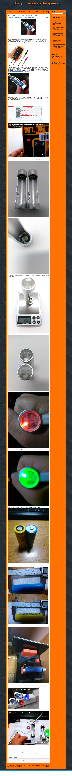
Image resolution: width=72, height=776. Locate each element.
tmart (52, 61)
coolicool (61, 56)
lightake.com (54, 59)
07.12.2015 (11, 17)
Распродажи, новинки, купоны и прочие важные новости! (58, 47)
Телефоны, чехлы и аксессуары (58, 51)
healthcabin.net (54, 58)
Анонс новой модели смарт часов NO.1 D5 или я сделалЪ (39, 12)
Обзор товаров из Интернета (36, 3)
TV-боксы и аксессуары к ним (58, 23)
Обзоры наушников (56, 39)
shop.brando (62, 59)
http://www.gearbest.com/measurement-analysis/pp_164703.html (24, 43)
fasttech (56, 57)
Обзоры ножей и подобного (57, 40)
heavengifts (59, 58)
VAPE (54, 24)
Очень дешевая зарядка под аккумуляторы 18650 (23, 15)
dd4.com (53, 57)
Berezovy (47, 17)
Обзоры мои (31, 17)
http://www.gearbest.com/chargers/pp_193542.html (18, 71)
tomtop (55, 61)
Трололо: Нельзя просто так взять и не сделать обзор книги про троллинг (16, 12)
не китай (63, 63)
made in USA (58, 59)
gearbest (10, 757)
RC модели (55, 22)
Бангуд (60, 61)
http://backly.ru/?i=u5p (32, 753)
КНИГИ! (54, 31)
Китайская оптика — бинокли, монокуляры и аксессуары (57, 30)
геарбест (15, 757)
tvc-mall (57, 61)
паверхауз (35, 625)
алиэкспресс (54, 63)
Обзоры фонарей (56, 41)
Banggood (58, 56)
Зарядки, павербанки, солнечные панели (22, 17)
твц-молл (53, 64)
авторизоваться (36, 761)
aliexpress (54, 56)
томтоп (58, 64)
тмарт (56, 64)
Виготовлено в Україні (56, 62)
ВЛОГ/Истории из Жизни (57, 25)
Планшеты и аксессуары (57, 42)
